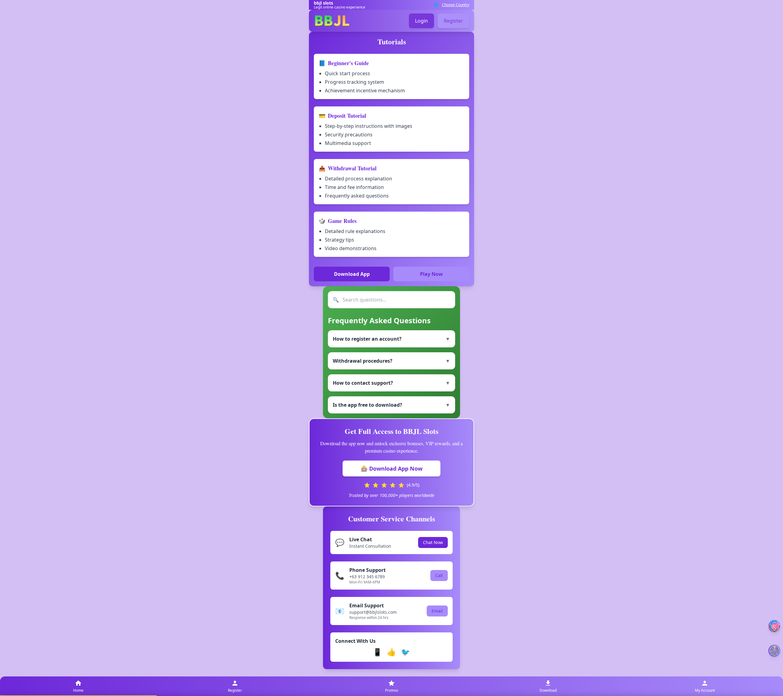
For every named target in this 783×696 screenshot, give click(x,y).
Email (437, 611)
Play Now (431, 274)
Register (453, 20)
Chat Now (433, 542)
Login (421, 20)
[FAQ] (774, 626)
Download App (352, 274)
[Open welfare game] (774, 651)
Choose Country (455, 4)
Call (439, 575)
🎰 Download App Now (391, 468)
